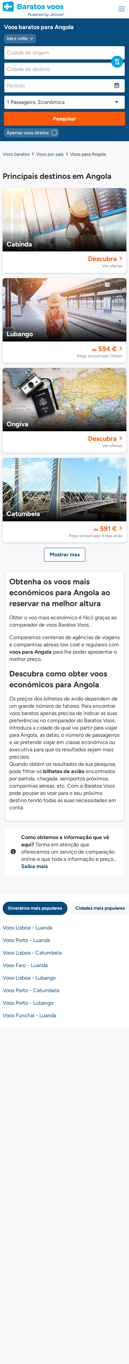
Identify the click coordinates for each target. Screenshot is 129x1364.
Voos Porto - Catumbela (31, 990)
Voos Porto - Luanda (26, 940)
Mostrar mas (65, 554)
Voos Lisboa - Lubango (29, 978)
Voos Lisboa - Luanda (27, 928)
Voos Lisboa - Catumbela (32, 953)
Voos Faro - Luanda (25, 965)
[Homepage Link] (33, 6)
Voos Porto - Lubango (28, 1003)
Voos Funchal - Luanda (29, 1015)
